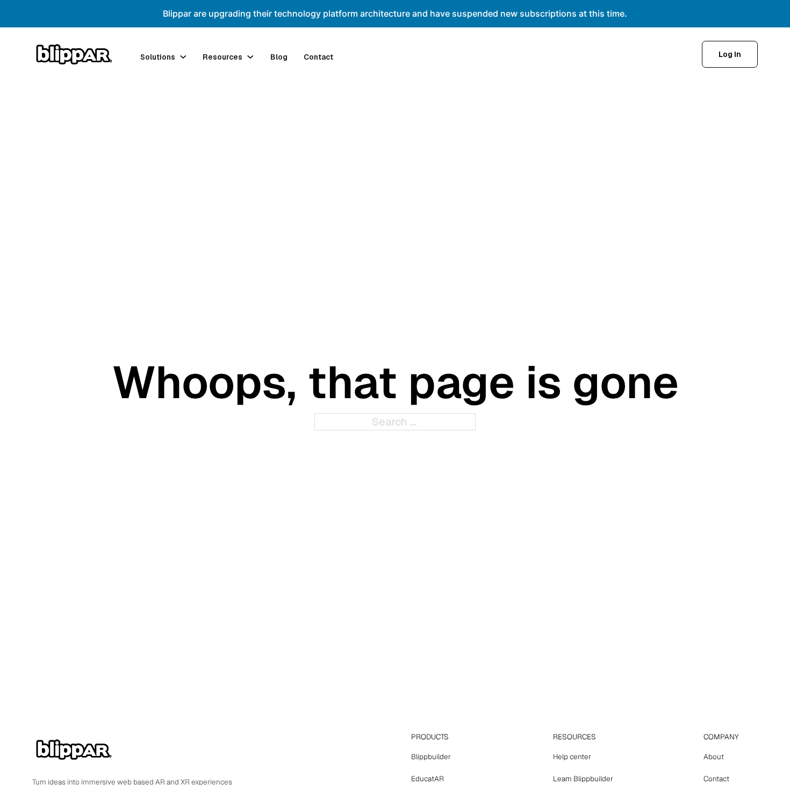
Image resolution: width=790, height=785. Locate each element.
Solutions (157, 57)
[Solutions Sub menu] (183, 57)
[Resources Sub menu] (250, 57)
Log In (730, 54)
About (713, 756)
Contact (318, 57)
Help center (572, 756)
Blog (279, 57)
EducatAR (427, 778)
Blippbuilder (431, 756)
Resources (222, 57)
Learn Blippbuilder (583, 778)
